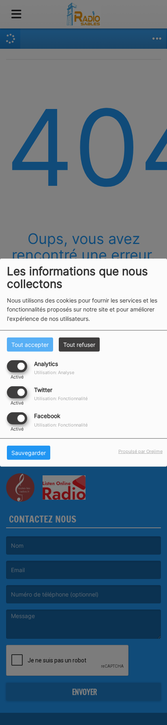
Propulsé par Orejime (140, 451)
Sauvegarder (28, 452)
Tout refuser (79, 344)
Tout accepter (30, 344)
